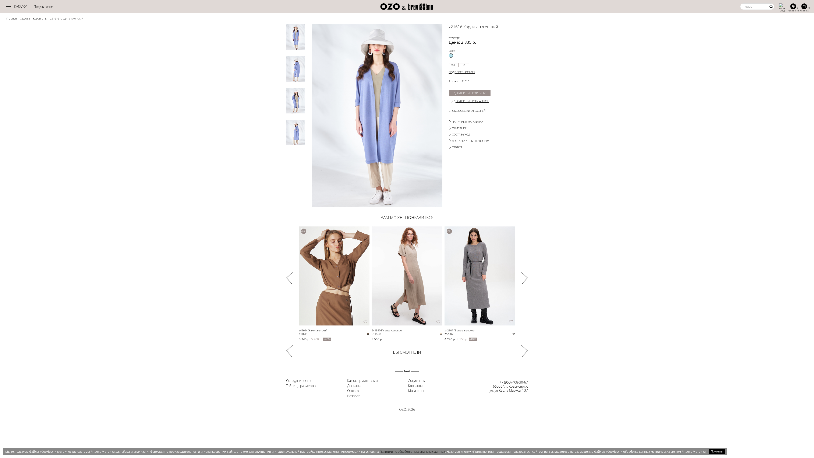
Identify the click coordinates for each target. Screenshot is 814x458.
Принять (717, 451)
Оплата (353, 391)
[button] (524, 275)
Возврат (353, 396)
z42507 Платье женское (459, 330)
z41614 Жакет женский (313, 330)
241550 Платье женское (387, 330)
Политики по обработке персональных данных (412, 452)
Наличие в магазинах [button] (467, 122)
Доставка (354, 386)
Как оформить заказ (362, 381)
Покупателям (43, 6)
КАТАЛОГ (20, 6)
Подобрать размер (462, 72)
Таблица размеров (301, 386)
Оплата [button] (457, 147)
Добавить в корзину (469, 93)
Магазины (416, 391)
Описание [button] (459, 128)
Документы (416, 381)
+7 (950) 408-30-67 (513, 382)
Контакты (415, 386)
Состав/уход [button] (461, 134)
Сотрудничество (299, 381)
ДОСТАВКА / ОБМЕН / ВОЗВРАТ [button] (471, 141)
